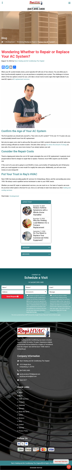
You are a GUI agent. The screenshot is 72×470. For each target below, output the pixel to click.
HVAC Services (23, 399)
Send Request (12, 296)
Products (22, 402)
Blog (20, 421)
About (20, 396)
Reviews (21, 418)
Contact (21, 424)
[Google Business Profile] (26, 444)
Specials (21, 408)
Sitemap (21, 428)
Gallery (21, 415)
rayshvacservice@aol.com (28, 376)
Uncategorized (10, 42)
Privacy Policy (42, 315)
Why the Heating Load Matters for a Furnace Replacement (41, 224)
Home (21, 392)
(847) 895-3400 (36, 9)
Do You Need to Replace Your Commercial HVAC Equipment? (41, 237)
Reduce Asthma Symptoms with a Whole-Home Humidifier (40, 211)
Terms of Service (52, 315)
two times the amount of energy (56, 145)
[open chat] (69, 467)
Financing (22, 405)
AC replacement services (21, 79)
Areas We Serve (24, 412)
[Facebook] (19, 444)
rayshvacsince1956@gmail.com (30, 374)
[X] (22, 444)
